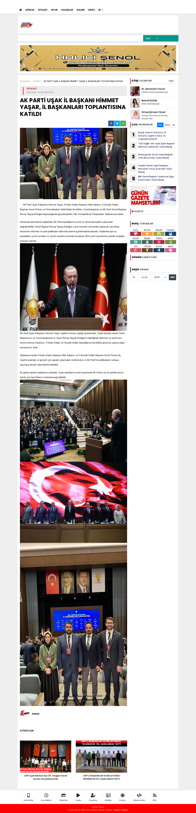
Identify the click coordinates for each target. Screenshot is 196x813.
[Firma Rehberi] (155, 3)
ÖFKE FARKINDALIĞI (150, 103)
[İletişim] (148, 3)
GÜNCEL (30, 9)
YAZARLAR (67, 9)
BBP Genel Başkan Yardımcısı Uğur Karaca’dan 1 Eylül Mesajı (153, 178)
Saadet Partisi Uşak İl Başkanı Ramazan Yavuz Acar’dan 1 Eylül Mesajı (152, 169)
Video (78, 800)
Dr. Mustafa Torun (153, 89)
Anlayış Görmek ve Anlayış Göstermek (154, 117)
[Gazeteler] (161, 3)
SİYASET (43, 9)
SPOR (54, 9)
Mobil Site (28, 800)
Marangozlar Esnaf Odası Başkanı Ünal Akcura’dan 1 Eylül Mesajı (152, 156)
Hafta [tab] (167, 125)
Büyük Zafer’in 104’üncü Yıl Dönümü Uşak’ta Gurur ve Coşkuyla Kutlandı (149, 135)
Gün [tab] (160, 125)
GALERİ (80, 9)
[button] (101, 10)
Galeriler (63, 800)
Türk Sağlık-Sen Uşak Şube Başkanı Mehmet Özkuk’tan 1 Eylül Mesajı (153, 145)
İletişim (108, 800)
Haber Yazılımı (121, 809)
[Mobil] (135, 3)
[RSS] (173, 3)
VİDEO (91, 9)
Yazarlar (93, 800)
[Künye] (167, 3)
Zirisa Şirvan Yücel (153, 112)
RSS (154, 800)
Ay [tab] (174, 125)
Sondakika (46, 800)
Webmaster (139, 800)
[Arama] (141, 3)
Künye (122, 800)
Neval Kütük (149, 100)
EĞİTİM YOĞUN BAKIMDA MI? (154, 92)
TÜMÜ (171, 81)
